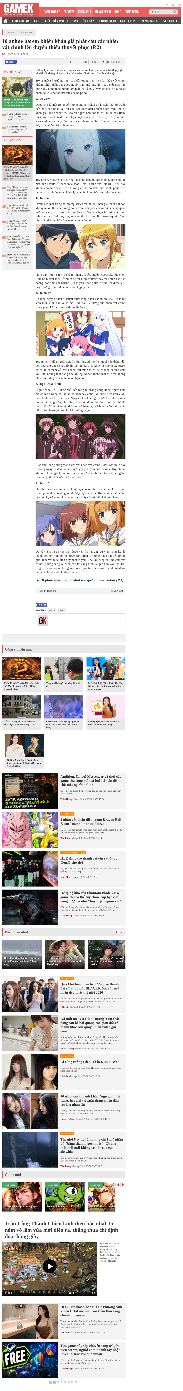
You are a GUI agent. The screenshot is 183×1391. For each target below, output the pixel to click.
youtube (173, 5)
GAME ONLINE (128, 21)
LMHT (37, 21)
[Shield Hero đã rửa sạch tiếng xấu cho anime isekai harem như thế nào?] (17, 87)
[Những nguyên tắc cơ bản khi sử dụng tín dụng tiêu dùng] (105, 707)
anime (61, 610)
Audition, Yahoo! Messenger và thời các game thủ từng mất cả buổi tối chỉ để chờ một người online (90, 780)
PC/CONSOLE (150, 21)
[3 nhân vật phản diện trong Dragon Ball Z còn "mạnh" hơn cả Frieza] (30, 830)
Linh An (64, 1076)
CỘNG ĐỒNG (132, 11)
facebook (167, 5)
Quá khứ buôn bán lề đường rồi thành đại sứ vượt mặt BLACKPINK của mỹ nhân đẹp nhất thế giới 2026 (89, 988)
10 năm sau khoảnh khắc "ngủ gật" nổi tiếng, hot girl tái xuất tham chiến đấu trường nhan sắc (90, 1100)
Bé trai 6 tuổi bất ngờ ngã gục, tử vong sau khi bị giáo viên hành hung (62, 724)
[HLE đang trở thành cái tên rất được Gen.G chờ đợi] (30, 869)
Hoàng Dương (67, 1048)
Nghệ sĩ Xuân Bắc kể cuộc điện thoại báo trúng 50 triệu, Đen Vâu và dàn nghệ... (24, 763)
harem (52, 610)
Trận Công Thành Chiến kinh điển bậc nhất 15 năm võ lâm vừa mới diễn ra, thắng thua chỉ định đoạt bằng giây (61, 1229)
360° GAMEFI (170, 21)
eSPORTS (69, 11)
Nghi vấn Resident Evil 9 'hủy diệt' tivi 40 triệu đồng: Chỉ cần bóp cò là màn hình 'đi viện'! (18, 209)
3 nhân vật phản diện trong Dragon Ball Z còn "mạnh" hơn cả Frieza (90, 822)
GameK (10, 32)
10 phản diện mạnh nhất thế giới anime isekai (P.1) (81, 580)
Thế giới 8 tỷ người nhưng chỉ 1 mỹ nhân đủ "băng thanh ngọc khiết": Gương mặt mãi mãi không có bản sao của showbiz (91, 1145)
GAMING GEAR (107, 21)
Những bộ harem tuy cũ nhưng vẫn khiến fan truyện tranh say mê (17, 116)
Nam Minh (65, 877)
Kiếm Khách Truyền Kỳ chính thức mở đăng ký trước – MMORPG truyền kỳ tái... (21, 686)
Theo (80, 591)
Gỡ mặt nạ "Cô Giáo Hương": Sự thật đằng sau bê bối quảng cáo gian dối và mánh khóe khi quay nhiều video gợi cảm (89, 1025)
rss (179, 5)
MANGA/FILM (103, 11)
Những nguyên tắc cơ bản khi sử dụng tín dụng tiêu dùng (104, 723)
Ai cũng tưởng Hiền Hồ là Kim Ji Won (90, 1062)
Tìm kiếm (175, 11)
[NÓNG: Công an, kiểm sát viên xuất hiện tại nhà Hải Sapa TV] (21, 707)
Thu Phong (65, 1166)
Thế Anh (64, 1332)
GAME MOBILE (52, 11)
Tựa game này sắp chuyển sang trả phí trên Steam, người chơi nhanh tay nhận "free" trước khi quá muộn (90, 1350)
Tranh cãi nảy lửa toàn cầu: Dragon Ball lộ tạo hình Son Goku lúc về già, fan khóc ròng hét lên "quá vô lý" (18, 260)
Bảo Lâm (65, 838)
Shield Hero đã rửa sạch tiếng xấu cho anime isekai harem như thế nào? (17, 102)
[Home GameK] (5, 20)
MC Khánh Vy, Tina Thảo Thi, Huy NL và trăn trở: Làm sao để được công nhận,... (106, 686)
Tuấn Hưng (66, 799)
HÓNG (117, 11)
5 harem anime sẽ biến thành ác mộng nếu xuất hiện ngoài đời (17, 129)
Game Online (80, 799)
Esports (76, 877)
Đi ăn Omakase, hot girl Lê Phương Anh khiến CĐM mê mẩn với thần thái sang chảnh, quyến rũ (91, 1311)
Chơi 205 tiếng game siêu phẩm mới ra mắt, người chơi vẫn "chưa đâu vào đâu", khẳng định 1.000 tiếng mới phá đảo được (17, 192)
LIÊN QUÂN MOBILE (57, 21)
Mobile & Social (84, 1048)
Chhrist (64, 1007)
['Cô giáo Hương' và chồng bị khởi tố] (63, 669)
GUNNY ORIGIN (21, 21)
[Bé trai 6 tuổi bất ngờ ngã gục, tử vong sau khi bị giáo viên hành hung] (63, 707)
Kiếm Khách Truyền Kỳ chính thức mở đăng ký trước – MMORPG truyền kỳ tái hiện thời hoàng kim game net (17, 173)
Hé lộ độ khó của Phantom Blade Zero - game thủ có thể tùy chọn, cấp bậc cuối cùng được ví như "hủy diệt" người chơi (91, 897)
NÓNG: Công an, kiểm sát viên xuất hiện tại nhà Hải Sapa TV (19, 723)
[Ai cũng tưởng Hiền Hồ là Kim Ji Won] (30, 1072)
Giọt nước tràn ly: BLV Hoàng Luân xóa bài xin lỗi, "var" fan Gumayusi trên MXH (17, 225)
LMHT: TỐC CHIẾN (84, 21)
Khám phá (27, 32)
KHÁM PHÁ (84, 11)
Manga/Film (78, 838)
